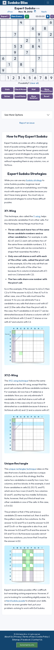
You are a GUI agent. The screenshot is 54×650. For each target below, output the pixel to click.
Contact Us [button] (37, 639)
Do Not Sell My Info (27, 645)
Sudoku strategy (34, 180)
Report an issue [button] (27, 123)
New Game (16, 16)
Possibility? (23, 83)
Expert (4, 16)
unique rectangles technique (22, 469)
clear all (34, 83)
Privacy (17, 636)
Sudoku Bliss (18, 2)
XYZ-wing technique (18, 380)
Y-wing (36, 216)
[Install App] (27, 16)
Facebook (26, 639)
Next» (44, 11)
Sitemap (16, 639)
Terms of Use (29, 636)
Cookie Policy (42, 636)
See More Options (13, 114)
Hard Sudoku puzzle (15, 600)
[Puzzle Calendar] (35, 11)
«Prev (10, 11)
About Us (8, 636)
